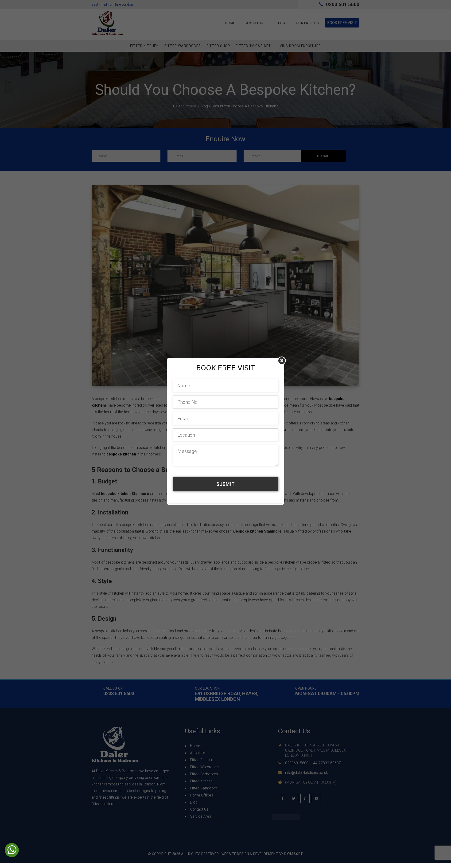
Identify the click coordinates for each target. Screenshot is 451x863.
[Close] (282, 361)
